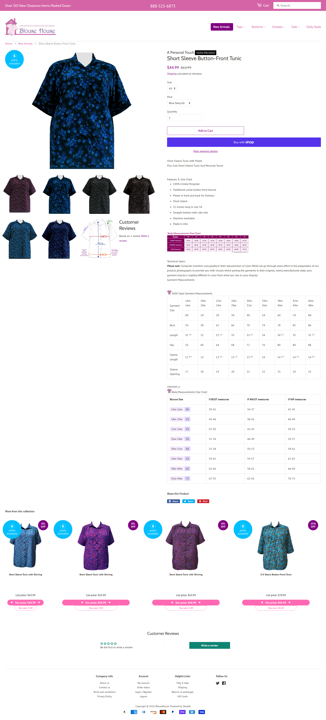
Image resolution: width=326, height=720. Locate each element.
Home (8, 43)
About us (104, 682)
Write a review (209, 645)
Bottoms (258, 27)
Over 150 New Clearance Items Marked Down (38, 6)
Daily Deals (313, 27)
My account (143, 682)
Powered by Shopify (180, 706)
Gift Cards (182, 696)
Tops (239, 27)
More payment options (205, 151)
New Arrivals (221, 27)
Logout (143, 696)
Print (169, 97)
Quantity (172, 111)
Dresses (277, 27)
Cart (266, 5)
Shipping (172, 73)
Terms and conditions (104, 691)
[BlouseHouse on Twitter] (218, 683)
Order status (143, 687)
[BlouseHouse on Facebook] (224, 683)
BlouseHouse (162, 706)
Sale (295, 27)
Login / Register (143, 691)
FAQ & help (183, 682)
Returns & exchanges (183, 691)
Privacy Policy (104, 696)
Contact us (104, 687)
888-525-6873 (162, 6)
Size (169, 82)
